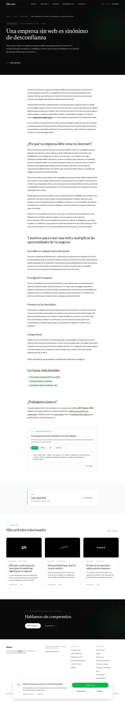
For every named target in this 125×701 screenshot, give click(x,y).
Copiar (90, 466)
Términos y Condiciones (103, 667)
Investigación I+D (67, 4)
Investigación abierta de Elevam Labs (43, 385)
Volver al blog (88, 498)
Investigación (100, 674)
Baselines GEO (100, 678)
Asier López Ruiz (15, 63)
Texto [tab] (35, 448)
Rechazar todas (80, 691)
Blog (16, 16)
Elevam (33, 4)
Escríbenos (115, 4)
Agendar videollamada (52, 651)
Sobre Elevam (100, 650)
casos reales (58, 414)
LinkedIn (73, 667)
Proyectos (56, 4)
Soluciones (44, 4)
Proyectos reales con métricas (40, 381)
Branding (24, 16)
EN (109, 4)
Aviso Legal (99, 657)
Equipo (98, 653)
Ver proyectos (49, 626)
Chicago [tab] (58, 448)
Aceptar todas (90, 685)
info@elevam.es (75, 650)
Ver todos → (113, 531)
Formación (81, 4)
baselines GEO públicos (80, 414)
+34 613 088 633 (76, 653)
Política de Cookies (102, 664)
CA (106, 4)
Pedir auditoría (31, 626)
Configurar (99, 691)
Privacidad (40, 694)
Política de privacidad (102, 660)
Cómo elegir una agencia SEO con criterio (44, 377)
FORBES (20, 651)
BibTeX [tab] (43, 448)
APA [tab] (50, 448)
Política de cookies (28, 694)
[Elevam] (10, 4)
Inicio (8, 16)
